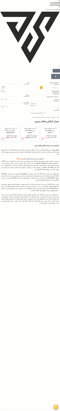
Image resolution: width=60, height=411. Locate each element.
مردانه (2, 99)
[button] (59, 66)
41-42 (32, 103)
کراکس (39, 186)
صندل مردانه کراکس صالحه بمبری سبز (51, 136)
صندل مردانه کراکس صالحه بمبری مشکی (11, 136)
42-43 (32, 105)
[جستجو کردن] (41, 87)
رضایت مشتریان (49, 9)
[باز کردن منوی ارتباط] (56, 407)
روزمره (2, 106)
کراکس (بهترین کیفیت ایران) (37, 113)
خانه (58, 117)
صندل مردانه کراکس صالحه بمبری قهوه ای (31, 136)
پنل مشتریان (57, 9)
